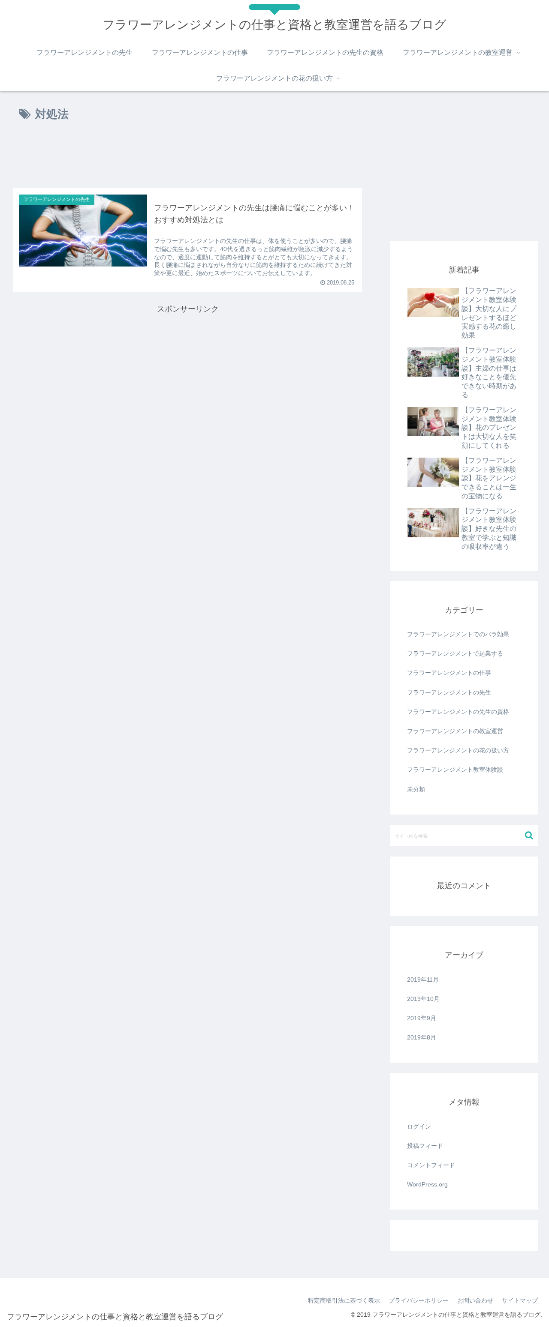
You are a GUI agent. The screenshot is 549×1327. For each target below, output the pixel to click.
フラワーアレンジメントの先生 (449, 692)
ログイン (419, 1126)
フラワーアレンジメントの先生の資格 (458, 711)
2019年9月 (421, 1018)
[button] (529, 835)
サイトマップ (520, 1300)
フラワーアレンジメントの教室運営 (455, 731)
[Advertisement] (187, 157)
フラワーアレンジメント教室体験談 (455, 769)
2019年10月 (423, 998)
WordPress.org (427, 1184)
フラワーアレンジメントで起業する (455, 653)
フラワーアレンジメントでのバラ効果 (458, 634)
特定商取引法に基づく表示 (344, 1300)
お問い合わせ (475, 1300)
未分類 (416, 789)
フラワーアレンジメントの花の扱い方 (458, 750)
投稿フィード (425, 1145)
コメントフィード (431, 1165)
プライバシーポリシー (419, 1300)
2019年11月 (423, 979)
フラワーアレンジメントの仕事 (449, 672)
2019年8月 (421, 1037)
